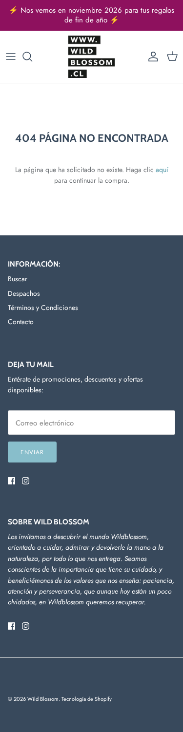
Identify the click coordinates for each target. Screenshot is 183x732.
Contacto (21, 322)
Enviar (32, 452)
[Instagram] (25, 480)
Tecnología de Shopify (86, 699)
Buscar (17, 279)
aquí (162, 169)
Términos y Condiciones (43, 307)
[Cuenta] (151, 56)
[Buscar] (32, 56)
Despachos (24, 293)
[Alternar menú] (10, 56)
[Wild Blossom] (91, 57)
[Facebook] (11, 480)
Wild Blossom (43, 699)
